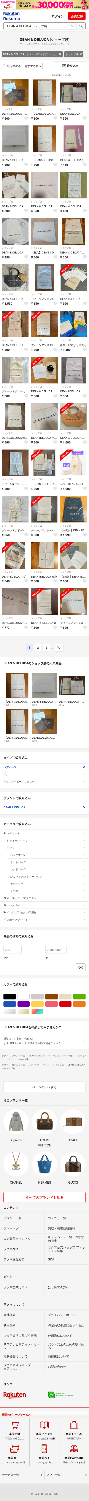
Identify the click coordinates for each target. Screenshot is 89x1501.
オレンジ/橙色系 (85, 1004)
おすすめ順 (31, 66)
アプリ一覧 (54, 1474)
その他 (14, 891)
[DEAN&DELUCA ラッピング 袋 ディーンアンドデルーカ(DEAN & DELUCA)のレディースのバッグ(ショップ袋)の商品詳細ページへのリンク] (44, 416)
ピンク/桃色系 (57, 1004)
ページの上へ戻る (44, 1087)
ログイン (58, 16)
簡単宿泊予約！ (74, 1436)
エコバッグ (16, 883)
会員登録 (77, 16)
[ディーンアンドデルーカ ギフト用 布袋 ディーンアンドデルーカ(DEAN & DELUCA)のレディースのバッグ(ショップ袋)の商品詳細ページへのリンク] (44, 277)
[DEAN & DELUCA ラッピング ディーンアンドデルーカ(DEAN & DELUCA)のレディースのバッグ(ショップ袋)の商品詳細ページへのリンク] (15, 324)
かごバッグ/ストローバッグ (26, 876)
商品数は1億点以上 (14, 1436)
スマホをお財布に (44, 1460)
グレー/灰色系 (43, 997)
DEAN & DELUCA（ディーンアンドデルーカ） (30, 54)
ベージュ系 (71, 997)
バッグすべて (18, 855)
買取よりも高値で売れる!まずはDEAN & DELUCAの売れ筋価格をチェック (32, 1041)
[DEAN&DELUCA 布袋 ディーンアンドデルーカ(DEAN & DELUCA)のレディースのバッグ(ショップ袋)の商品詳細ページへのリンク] (44, 555)
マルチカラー (43, 1011)
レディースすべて (17, 840)
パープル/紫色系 (29, 1004)
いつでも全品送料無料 (44, 1436)
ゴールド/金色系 (29, 1011)
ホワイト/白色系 (29, 997)
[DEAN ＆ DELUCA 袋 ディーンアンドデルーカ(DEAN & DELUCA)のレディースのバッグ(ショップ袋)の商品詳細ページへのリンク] (44, 601)
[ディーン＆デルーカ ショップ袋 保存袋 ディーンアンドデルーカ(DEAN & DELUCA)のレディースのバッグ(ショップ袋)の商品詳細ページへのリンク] (15, 370)
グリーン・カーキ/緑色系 (85, 997)
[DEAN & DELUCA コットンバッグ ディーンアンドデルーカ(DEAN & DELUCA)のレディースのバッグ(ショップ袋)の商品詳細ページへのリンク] (73, 185)
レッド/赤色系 (71, 1004)
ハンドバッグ (18, 869)
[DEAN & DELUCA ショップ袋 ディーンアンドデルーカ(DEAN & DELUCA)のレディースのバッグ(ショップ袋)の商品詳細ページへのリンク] (73, 231)
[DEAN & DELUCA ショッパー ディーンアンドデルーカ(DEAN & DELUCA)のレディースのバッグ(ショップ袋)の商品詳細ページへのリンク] (44, 370)
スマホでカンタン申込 (14, 1460)
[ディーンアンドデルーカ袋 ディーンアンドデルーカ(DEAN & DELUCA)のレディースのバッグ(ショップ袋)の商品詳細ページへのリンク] (73, 601)
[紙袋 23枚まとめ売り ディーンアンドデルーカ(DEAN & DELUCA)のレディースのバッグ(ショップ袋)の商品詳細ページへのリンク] (73, 324)
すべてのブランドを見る (44, 1197)
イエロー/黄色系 (43, 1004)
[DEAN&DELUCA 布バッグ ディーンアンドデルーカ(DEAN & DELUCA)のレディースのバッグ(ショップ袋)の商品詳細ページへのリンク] (73, 370)
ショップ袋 (72, 54)
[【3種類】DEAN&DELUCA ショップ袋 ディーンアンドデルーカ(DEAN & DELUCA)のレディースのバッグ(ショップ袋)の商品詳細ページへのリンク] (73, 555)
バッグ (11, 847)
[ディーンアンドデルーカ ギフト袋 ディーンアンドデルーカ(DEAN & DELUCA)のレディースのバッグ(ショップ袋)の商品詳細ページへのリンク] (15, 509)
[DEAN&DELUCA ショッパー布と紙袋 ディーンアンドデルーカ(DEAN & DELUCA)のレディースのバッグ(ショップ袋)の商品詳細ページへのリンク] (73, 92)
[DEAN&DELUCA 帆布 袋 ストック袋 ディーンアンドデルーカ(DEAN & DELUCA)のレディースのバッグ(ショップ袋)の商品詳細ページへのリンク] (15, 416)
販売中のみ (14, 66)
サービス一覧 (10, 1474)
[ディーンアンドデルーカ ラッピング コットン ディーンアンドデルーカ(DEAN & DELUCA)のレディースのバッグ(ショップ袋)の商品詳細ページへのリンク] (44, 324)
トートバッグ (18, 862)
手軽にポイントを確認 (74, 1460)
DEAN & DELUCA (14, 807)
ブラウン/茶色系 (57, 997)
